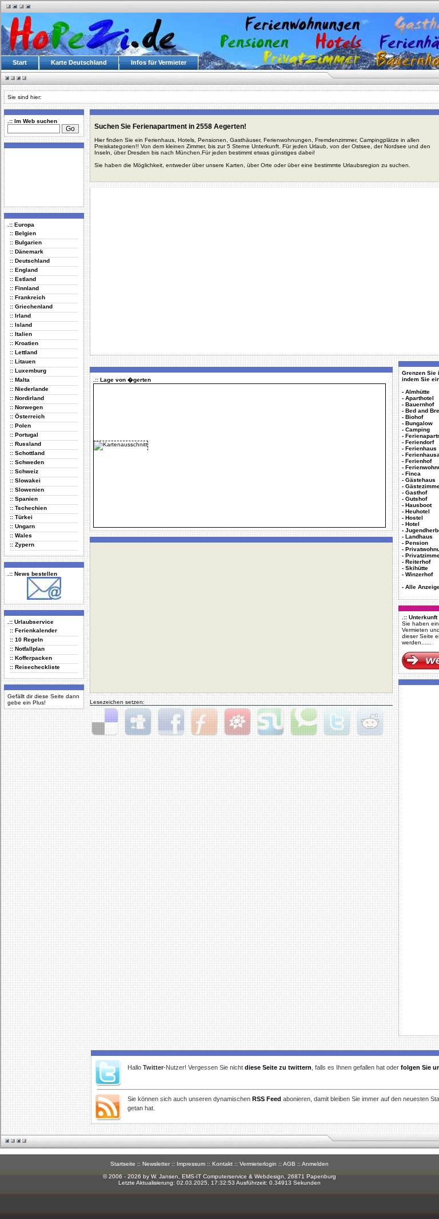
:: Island (21, 325)
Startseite (122, 1164)
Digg (137, 722)
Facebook (171, 722)
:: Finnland (24, 288)
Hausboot (418, 505)
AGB (289, 1164)
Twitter (336, 722)
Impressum (191, 1164)
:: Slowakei (25, 480)
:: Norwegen (26, 407)
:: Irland (20, 315)
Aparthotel (419, 398)
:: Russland (25, 444)
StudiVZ (237, 722)
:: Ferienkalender (33, 630)
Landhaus (419, 536)
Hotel (412, 524)
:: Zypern (22, 544)
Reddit (370, 722)
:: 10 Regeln (26, 639)
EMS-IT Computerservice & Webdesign (233, 1176)
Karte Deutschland (79, 62)
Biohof (414, 417)
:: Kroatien (24, 343)
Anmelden (315, 1164)
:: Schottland (27, 453)
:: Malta (20, 380)
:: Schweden (27, 462)
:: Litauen (22, 361)
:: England (24, 270)
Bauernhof (419, 404)
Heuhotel (417, 511)
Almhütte (417, 392)
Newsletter (156, 1164)
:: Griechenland (31, 306)
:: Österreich (27, 416)
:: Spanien (24, 499)
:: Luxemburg (28, 370)
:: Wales (21, 535)
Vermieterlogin (258, 1164)
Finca (413, 473)
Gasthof (416, 492)
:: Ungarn (22, 526)
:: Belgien (23, 233)
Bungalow (419, 423)
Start (20, 62)
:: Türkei (21, 517)
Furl (204, 722)
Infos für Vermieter (158, 62)
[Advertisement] (41, 177)
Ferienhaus (421, 448)
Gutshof (416, 499)
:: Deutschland (30, 261)
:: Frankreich (27, 297)
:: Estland (23, 279)
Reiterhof (417, 562)
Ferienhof (418, 461)
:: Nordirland (27, 398)
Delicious (104, 722)
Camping (417, 429)
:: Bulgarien (26, 242)
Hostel (414, 517)
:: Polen (20, 425)
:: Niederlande (29, 389)
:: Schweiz (24, 471)
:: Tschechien (28, 508)
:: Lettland (23, 352)
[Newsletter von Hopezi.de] (44, 598)
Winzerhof (419, 574)
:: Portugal (24, 435)
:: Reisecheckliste (35, 667)
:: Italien (21, 334)
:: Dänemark (26, 251)
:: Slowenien (27, 489)
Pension (416, 543)
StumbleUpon (270, 722)
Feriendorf (419, 442)
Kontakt (222, 1164)
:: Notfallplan (27, 649)
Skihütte (416, 568)
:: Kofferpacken (31, 658)
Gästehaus (420, 480)
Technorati (303, 722)
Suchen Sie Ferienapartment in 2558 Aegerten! (170, 126)
